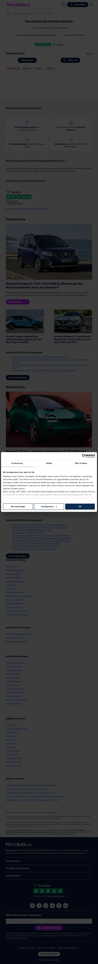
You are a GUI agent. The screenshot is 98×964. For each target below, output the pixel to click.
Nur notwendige (18, 506)
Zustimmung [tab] (17, 463)
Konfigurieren (47, 506)
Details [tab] (49, 463)
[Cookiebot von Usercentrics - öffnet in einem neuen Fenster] (84, 456)
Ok (80, 506)
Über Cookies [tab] (81, 463)
